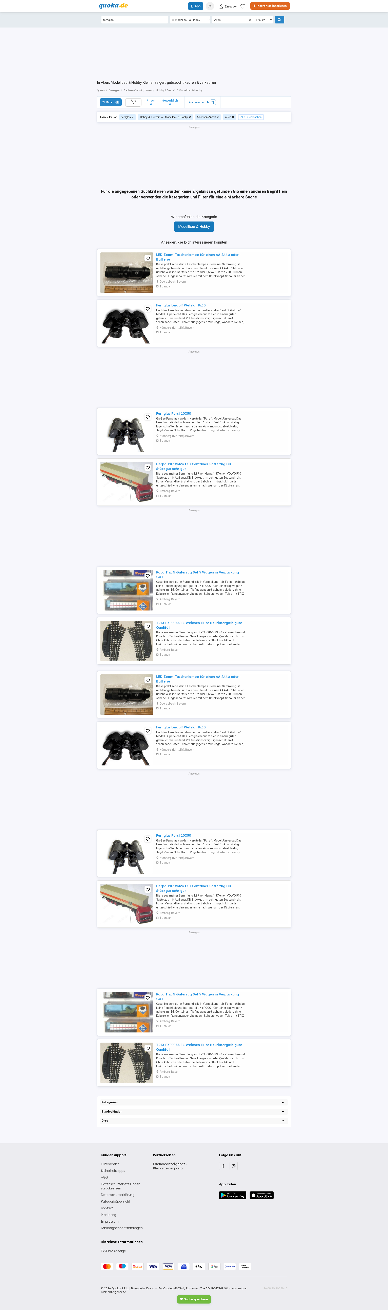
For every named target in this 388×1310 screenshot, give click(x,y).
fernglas (126, 117)
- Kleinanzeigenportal (170, 1166)
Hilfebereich (110, 1164)
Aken (228, 117)
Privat (151, 102)
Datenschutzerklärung (118, 1195)
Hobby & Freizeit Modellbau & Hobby (164, 117)
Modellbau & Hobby (194, 227)
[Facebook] (223, 1166)
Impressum (110, 1221)
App (197, 6)
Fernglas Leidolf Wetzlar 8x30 (181, 305)
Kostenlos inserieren (272, 6)
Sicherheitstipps (113, 1171)
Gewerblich (170, 102)
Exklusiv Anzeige (113, 1251)
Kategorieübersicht (115, 1201)
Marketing (108, 1215)
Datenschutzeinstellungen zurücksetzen (120, 1186)
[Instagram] (233, 1166)
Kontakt (107, 1208)
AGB (104, 1177)
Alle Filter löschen (250, 117)
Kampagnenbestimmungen (122, 1228)
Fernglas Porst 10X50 (173, 413)
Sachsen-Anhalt (206, 117)
